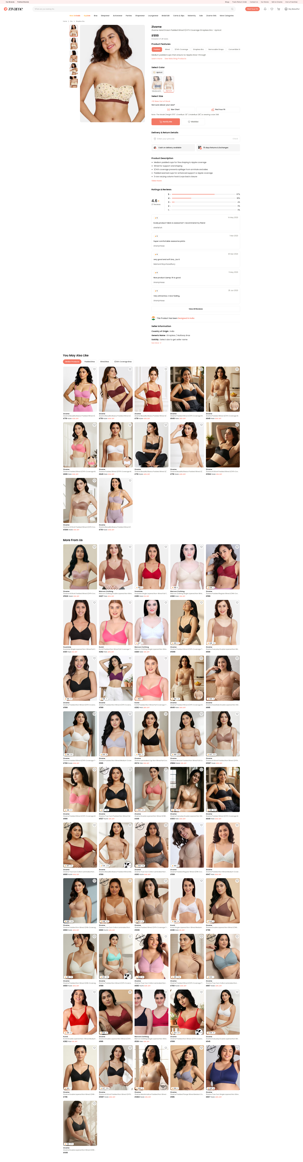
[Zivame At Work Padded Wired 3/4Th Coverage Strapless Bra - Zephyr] (80, 566)
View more (157, 180)
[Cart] (279, 9)
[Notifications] (265, 9)
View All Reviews (196, 309)
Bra (71, 21)
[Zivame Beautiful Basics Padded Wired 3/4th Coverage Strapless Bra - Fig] (116, 389)
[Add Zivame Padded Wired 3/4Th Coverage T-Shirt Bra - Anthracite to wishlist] (201, 602)
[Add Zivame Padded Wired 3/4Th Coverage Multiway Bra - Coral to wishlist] (94, 425)
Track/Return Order (239, 2)
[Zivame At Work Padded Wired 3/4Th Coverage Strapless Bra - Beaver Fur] (80, 500)
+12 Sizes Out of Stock (161, 101)
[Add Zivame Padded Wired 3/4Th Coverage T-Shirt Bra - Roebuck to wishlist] (166, 881)
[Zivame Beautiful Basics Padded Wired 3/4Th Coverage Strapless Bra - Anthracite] (151, 444)
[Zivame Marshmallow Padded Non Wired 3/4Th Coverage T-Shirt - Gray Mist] (151, 1123)
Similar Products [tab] (72, 361)
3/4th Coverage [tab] (181, 49)
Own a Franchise (291, 2)
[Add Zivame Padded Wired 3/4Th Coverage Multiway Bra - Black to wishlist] (201, 369)
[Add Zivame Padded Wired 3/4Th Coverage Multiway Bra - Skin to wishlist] (237, 369)
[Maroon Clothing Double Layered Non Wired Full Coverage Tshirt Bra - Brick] (116, 566)
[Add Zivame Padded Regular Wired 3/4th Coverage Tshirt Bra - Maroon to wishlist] (237, 547)
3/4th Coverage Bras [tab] (123, 361)
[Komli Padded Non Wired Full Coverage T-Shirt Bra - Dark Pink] (116, 622)
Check (235, 139)
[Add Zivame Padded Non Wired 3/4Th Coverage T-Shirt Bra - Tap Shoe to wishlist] (94, 658)
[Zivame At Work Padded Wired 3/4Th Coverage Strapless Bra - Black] (223, 444)
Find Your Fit (220, 109)
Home (65, 21)
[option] (74, 31)
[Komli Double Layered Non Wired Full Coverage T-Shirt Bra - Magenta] (223, 1123)
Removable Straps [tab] (216, 49)
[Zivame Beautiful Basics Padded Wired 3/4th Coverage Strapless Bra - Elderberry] (116, 500)
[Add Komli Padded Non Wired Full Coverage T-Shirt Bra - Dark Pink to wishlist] (130, 602)
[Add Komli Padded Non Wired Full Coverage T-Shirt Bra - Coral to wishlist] (166, 658)
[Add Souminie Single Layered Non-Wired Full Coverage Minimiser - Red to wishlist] (166, 547)
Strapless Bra (80, 21)
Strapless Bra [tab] (198, 49)
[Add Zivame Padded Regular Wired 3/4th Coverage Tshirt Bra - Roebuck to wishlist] (201, 825)
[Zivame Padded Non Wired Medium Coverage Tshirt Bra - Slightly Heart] (223, 845)
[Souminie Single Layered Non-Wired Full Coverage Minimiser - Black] (80, 622)
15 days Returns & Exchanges (215, 147)
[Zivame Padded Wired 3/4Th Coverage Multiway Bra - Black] (187, 389)
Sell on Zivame (277, 2)
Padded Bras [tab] (90, 361)
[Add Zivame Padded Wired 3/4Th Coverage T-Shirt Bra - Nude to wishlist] (201, 936)
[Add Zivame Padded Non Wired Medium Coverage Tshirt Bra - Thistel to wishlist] (130, 714)
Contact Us (254, 2)
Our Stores (265, 2)
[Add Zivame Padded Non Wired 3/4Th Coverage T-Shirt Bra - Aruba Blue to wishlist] (130, 936)
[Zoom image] (112, 73)
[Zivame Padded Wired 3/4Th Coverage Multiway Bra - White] (116, 444)
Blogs (227, 2)
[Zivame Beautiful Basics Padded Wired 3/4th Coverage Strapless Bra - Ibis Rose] (80, 389)
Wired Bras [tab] (104, 361)
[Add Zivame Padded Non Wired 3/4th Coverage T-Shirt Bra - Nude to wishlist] (94, 881)
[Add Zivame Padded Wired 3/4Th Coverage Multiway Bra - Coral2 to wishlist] (94, 769)
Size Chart (175, 109)
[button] (232, 9)
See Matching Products (175, 58)
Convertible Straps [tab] (236, 49)
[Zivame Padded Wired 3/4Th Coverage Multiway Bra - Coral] (80, 444)
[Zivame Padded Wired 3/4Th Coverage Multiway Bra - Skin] (223, 389)
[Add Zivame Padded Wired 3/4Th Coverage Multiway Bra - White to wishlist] (130, 425)
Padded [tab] (157, 49)
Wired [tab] (167, 49)
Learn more (157, 58)
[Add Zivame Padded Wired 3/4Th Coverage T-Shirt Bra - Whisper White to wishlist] (94, 714)
